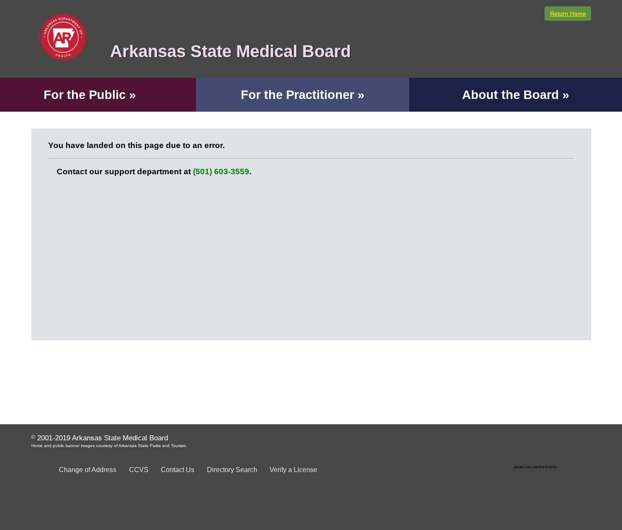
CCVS (139, 469)
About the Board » (515, 95)
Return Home (568, 13)
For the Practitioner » (302, 95)
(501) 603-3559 (221, 171)
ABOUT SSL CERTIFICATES (535, 467)
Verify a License (293, 469)
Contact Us (177, 469)
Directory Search (232, 469)
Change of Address (87, 469)
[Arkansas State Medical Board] (197, 71)
